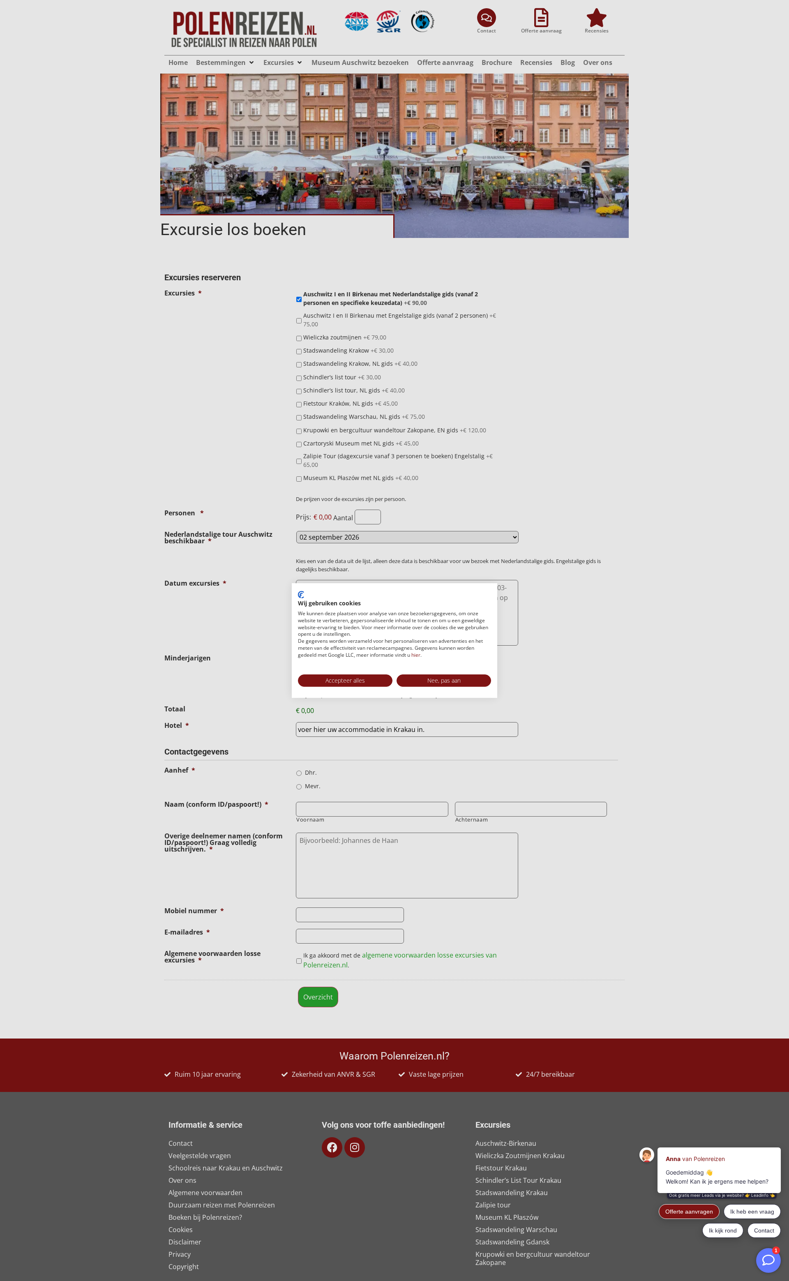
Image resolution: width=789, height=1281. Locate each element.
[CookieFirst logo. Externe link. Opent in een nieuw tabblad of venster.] (301, 594)
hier (415, 654)
